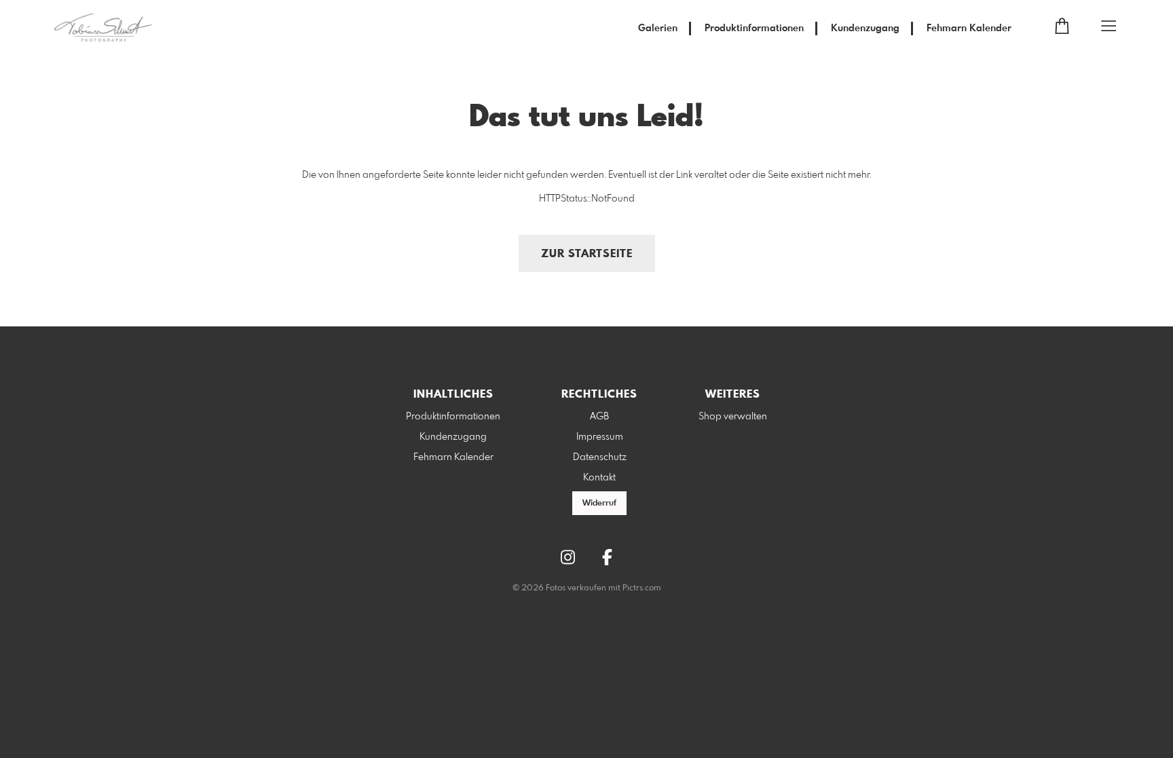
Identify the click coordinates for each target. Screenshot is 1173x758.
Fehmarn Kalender (969, 28)
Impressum (599, 437)
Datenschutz (600, 457)
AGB (599, 416)
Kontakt (599, 477)
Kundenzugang (865, 28)
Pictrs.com (641, 588)
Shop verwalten (733, 416)
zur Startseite (587, 254)
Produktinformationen (754, 28)
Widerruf (599, 503)
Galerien (657, 28)
